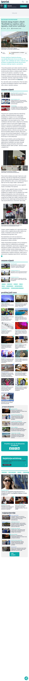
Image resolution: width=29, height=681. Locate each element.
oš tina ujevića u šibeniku (17, 288)
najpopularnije (8, 513)
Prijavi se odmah (6, 464)
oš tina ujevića (18, 286)
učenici (15, 284)
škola (21, 284)
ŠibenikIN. (20, 79)
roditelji (9, 284)
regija (19, 472)
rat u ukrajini (12, 472)
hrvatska (4, 472)
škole (3, 286)
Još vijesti (13, 554)
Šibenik (3, 284)
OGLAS (14, 13)
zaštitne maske (5, 288)
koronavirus (10, 286)
